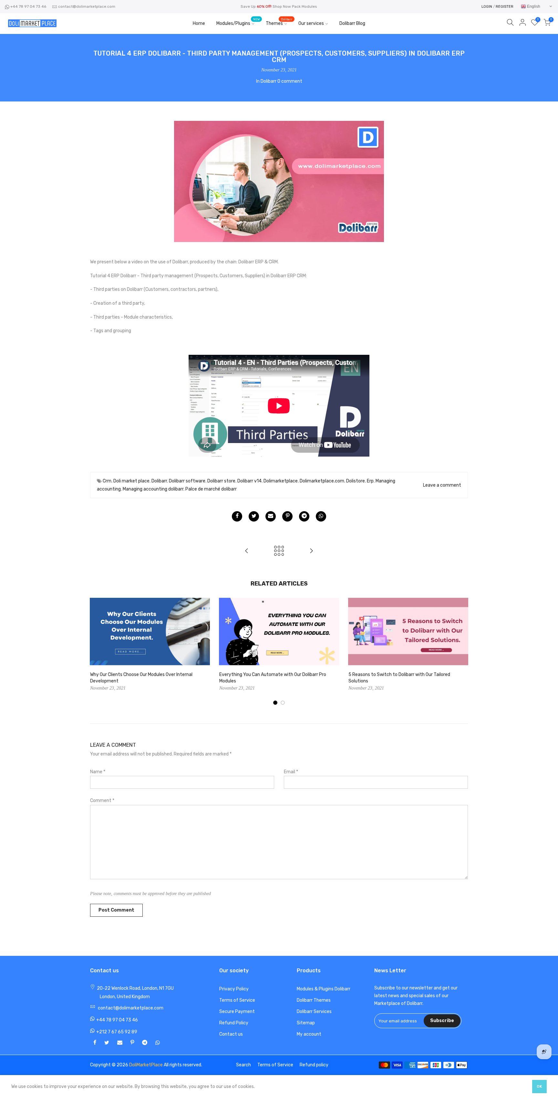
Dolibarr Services (314, 1011)
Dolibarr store (221, 481)
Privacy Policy (234, 989)
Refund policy (314, 1065)
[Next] (461, 651)
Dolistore (355, 481)
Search (243, 1065)
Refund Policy (233, 1023)
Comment (102, 800)
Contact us (231, 1034)
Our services (311, 23)
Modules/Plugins (238, 22)
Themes (279, 22)
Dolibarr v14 (249, 481)
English (533, 6)
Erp (370, 481)
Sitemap (306, 1023)
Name (97, 772)
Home (199, 23)
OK (539, 1086)
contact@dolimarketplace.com (86, 6)
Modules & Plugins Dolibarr (323, 989)
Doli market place (131, 481)
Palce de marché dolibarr (211, 489)
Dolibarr (268, 81)
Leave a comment (442, 485)
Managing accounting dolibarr (153, 489)
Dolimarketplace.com (322, 481)
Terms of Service (237, 1000)
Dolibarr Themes (314, 1000)
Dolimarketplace (281, 481)
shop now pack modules (295, 6)
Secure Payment (237, 1011)
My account (309, 1034)
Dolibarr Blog (352, 23)
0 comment (289, 81)
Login (486, 7)
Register (504, 7)
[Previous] (96, 651)
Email (291, 772)
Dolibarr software (187, 481)
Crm (107, 481)
